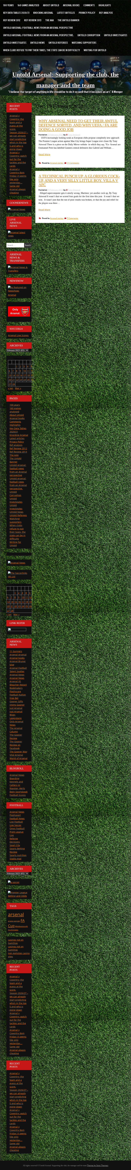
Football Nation (18, 694)
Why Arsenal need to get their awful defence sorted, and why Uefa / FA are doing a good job (78, 125)
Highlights (105, 5)
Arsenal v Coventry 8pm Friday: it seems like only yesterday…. (18, 176)
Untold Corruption (88, 35)
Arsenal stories (56, 163)
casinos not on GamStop (15, 941)
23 (21, 379)
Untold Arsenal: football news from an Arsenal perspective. (38, 35)
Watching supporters (84, 42)
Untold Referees (58, 42)
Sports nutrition (18, 855)
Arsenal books (71, 5)
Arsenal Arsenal (18, 654)
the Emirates (13, 930)
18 (28, 375)
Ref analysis (106, 12)
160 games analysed (28, 5)
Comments (89, 5)
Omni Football (17, 828)
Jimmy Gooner (17, 704)
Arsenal (12, 294)
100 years (8, 5)
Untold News (37, 42)
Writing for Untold (95, 50)
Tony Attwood (74, 134)
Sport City (15, 845)
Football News (17, 818)
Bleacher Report (18, 684)
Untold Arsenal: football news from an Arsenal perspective (38, 27)
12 (32, 370)
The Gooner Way (18, 751)
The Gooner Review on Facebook (16, 745)
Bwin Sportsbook (18, 791)
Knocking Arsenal (43, 12)
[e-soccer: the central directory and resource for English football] (13, 882)
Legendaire (16, 718)
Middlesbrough (21, 926)
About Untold (51, 5)
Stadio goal (15, 858)
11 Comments (73, 163)
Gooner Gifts (16, 701)
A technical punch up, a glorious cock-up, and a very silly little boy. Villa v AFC (79, 180)
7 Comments (72, 218)
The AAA (49, 20)
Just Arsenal (16, 708)
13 (10, 375)
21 (13, 379)
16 (21, 375)
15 (17, 375)
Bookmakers (16, 688)
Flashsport (15, 815)
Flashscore (15, 691)
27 (10, 384)
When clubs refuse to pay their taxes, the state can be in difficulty (41, 50)
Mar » (18, 388)
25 (28, 379)
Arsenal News (17, 674)
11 (28, 370)
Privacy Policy (87, 12)
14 (13, 375)
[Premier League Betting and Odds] (19, 895)
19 (32, 375)
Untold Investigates (115, 35)
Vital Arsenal (16, 754)
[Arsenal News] (16, 209)
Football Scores (18, 795)
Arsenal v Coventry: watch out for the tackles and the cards (18, 159)
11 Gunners (16, 651)
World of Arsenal (18, 758)
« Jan (10, 388)
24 (24, 379)
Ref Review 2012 (11, 20)
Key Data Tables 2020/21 (16, 12)
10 (24, 370)
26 (32, 379)
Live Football (16, 821)
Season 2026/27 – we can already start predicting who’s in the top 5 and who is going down (19, 1001)
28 (13, 384)
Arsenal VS (15, 681)
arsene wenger (14, 921)
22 (17, 379)
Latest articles (66, 12)
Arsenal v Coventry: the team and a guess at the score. (17, 122)
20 (10, 379)
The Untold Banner (68, 20)
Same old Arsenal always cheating (18, 189)
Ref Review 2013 (32, 20)
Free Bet (14, 698)
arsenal (16, 914)
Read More (44, 154)
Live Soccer (15, 825)
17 (24, 375)
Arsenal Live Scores (18, 335)
